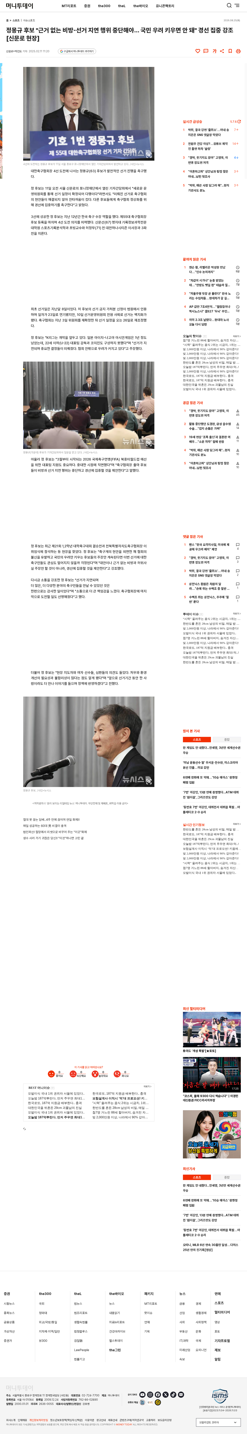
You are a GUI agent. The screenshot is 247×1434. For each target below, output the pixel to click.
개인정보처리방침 (38, 1420)
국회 (41, 1304)
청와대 (43, 1313)
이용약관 (89, 1420)
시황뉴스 (9, 1304)
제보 (218, 1350)
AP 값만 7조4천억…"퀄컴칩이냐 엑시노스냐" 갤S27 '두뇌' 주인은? (209, 311)
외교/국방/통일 (48, 1322)
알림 (218, 1359)
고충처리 (150, 1420)
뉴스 (112, 1304)
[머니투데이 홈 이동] (19, 1388)
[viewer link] (148, 155)
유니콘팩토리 (165, 6)
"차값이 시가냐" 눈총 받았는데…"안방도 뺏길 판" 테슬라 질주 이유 (209, 285)
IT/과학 (184, 1341)
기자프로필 (222, 1341)
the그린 (115, 1350)
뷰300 (43, 1341)
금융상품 (9, 1322)
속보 (182, 1359)
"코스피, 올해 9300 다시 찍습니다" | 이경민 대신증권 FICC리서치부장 (210, 1098)
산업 (182, 1313)
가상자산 (9, 1331)
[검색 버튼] (229, 5)
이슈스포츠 (29, 20)
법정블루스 (81, 1331)
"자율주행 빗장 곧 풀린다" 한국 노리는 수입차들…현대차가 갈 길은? (210, 298)
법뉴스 (78, 1304)
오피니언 (201, 1350)
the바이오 (140, 6)
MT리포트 (69, 6)
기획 (147, 1331)
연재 (147, 1322)
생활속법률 (81, 1322)
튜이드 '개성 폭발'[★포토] (199, 1051)
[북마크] (230, 51)
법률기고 (79, 1359)
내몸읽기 (114, 1313)
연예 (218, 1294)
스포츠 (16, 20)
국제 (198, 1341)
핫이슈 (148, 1313)
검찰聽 (78, 1341)
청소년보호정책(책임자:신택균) (66, 1420)
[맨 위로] (238, 1417)
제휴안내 (112, 1420)
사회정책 (201, 1322)
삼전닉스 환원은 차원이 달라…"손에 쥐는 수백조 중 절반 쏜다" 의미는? (209, 588)
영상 (217, 1322)
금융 (182, 1304)
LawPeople (81, 1350)
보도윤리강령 (165, 1420)
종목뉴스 (9, 1313)
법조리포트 (81, 1313)
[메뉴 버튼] (237, 5)
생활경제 (201, 1313)
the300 (104, 6)
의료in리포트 (117, 1322)
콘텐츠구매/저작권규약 (132, 1420)
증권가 (8, 1341)
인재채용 (22, 1420)
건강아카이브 (117, 1331)
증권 (87, 6)
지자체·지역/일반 (49, 1331)
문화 (198, 1331)
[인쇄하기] (238, 51)
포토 (217, 1331)
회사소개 (10, 1420)
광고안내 (101, 1420)
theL (122, 6)
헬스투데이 (116, 1341)
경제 (198, 1304)
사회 (182, 1322)
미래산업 (184, 1350)
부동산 (183, 1331)
